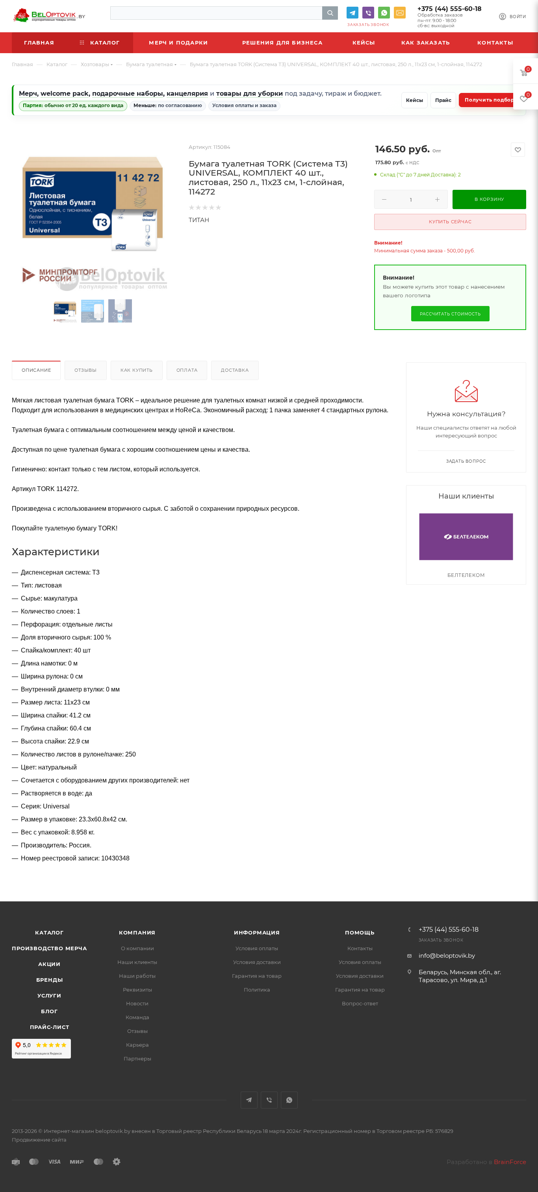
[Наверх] (499, 871)
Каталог (49, 932)
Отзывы (85, 370)
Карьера (137, 1045)
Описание (36, 370)
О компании (137, 948)
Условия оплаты (257, 948)
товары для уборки (249, 93)
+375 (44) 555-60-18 (449, 9)
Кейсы (414, 100)
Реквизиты (137, 989)
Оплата (187, 370)
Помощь (360, 932)
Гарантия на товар (257, 976)
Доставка (235, 370)
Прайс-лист (49, 1027)
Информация (257, 932)
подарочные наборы (127, 93)
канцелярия (187, 93)
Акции (49, 964)
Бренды (49, 980)
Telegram (352, 13)
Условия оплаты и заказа (244, 105)
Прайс (443, 100)
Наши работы (137, 976)
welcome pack (65, 93)
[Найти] (330, 13)
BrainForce (510, 1162)
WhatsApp (384, 13)
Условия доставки (257, 962)
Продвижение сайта (39, 1139)
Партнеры (137, 1058)
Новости (137, 1003)
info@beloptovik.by (400, 13)
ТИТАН (199, 220)
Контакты (360, 948)
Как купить (137, 370)
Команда (137, 1017)
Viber (368, 13)
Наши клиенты (137, 962)
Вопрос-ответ (360, 1003)
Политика (257, 989)
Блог (49, 1011)
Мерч (28, 93)
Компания (137, 932)
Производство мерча (49, 948)
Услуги (49, 995)
